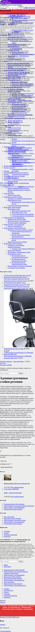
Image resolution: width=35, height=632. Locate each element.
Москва (25, 21)
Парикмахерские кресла (16, 157)
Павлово (3, 94)
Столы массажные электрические (23, 216)
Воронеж (30, 47)
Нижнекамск (15, 84)
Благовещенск (4, 40)
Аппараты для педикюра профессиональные (16, 246)
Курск (32, 72)
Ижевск (17, 60)
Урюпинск (17, 118)
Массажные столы (14, 209)
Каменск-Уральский (26, 63)
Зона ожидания (9, 193)
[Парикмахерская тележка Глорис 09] (16, 286)
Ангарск (27, 32)
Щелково (3, 129)
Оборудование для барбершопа (14, 217)
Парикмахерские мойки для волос (19, 16)
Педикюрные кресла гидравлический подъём (20, 256)
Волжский (3, 47)
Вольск (24, 47)
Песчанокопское (5, 96)
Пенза (8, 94)
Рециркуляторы (13, 181)
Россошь (3, 101)
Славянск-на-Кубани (16, 108)
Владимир (3, 46)
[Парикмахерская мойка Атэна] (14, 282)
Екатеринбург (4, 21)
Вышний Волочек (16, 49)
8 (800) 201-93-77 (29, 8)
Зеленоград (12, 58)
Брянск (26, 40)
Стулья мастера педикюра (16, 116)
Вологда (10, 47)
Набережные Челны (6, 80)
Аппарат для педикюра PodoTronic (23, 249)
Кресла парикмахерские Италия (18, 188)
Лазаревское (4, 73)
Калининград (9, 63)
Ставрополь (27, 110)
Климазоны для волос (15, 148)
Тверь (14, 115)
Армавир (17, 34)
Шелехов (8, 127)
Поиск (21, 6)
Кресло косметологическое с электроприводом (21, 235)
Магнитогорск (11, 77)
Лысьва (30, 73)
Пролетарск (28, 98)
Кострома (31, 68)
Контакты (7, 536)
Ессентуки (29, 54)
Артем (22, 34)
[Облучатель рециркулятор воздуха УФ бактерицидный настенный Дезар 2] (19, 277)
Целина (2, 123)
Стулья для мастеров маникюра (18, 205)
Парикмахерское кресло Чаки (14, 348)
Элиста (20, 130)
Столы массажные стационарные (23, 214)
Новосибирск (4, 22)
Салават (2, 103)
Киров (31, 65)
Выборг (2, 49)
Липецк (25, 73)
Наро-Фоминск (25, 80)
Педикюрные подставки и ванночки (20, 266)
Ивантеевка (10, 60)
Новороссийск (5, 87)
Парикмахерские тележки (16, 35)
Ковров (10, 66)
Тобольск (19, 115)
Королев (25, 68)
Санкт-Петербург (22, 103)
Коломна (28, 66)
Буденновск (4, 42)
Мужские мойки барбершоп (17, 223)
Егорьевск (12, 54)
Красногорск (4, 70)
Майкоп (18, 77)
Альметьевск (20, 32)
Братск (21, 40)
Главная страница (6, 361)
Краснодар (12, 70)
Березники (10, 39)
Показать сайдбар (6, 365)
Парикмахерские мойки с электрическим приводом (20, 173)
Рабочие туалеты (13, 178)
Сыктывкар (10, 113)
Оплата (6, 533)
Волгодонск (19, 46)
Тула (6, 117)
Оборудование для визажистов (14, 224)
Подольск (11, 98)
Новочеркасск (4, 89)
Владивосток (17, 44)
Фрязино (3, 120)
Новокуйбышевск (26, 85)
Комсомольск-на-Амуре (14, 68)
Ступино (22, 111)
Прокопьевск (19, 98)
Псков (2, 99)
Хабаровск (3, 122)
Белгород (3, 39)
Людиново (14, 75)
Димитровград (13, 53)
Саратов (2, 104)
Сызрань (3, 113)
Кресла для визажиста (15, 120)
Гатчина (5, 51)
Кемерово (18, 65)
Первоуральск (15, 94)
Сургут (27, 111)
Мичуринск (30, 77)
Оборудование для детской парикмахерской (17, 152)
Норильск (13, 89)
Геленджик (12, 51)
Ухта (33, 118)
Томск (31, 115)
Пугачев (7, 99)
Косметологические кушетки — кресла (21, 153)
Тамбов (9, 115)
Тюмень (11, 117)
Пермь (22, 94)
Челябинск (14, 24)
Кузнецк (21, 72)
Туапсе (2, 117)
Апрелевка (3, 34)
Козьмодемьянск (19, 66)
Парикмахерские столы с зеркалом (23, 179)
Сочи (21, 110)
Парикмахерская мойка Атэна (14, 284)
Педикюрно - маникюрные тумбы (19, 252)
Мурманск (14, 79)
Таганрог (3, 115)
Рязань (32, 101)
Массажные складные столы (21, 211)
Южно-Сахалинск (6, 132)
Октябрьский (18, 91)
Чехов (24, 125)
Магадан (3, 77)
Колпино (3, 68)
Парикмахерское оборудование (14, 147)
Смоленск (27, 108)
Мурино (8, 79)
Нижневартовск (5, 84)
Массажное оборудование (12, 207)
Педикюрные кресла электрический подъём (19, 263)
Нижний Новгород (26, 84)
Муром (21, 79)
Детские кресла (17, 155)
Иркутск (23, 60)
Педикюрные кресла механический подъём (19, 260)
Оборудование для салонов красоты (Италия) (19, 186)
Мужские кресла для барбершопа (19, 221)
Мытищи (27, 79)
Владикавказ (26, 44)
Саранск (30, 103)
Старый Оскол (5, 111)
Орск (19, 92)
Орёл (28, 91)
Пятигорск (21, 99)
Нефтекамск (15, 82)
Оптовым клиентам (10, 535)
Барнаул (24, 37)
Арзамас (10, 34)
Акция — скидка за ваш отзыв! (13, 492)
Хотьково (16, 122)
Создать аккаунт (5, 631)
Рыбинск (27, 101)
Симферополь (4, 108)
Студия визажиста (14, 124)
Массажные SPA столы (19, 212)
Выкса (8, 49)
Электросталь (4, 130)
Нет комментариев (17, 487)
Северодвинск (24, 104)
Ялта (6, 134)
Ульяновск (9, 118)
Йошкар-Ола (4, 61)
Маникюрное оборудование (13, 197)
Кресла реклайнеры (14, 250)
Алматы (12, 32)
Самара (26, 22)
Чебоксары (3, 125)
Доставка (7, 531)
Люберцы (7, 75)
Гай (1, 51)
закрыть (2, 139)
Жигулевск (3, 56)
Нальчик (16, 80)
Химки (9, 122)
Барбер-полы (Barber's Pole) (17, 219)
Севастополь (14, 104)
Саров (8, 104)
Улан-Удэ (3, 118)
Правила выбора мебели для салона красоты (17, 483)
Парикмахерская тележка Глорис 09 (16, 288)
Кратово (27, 70)
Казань (12, 21)
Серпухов (23, 106)
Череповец (18, 125)
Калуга (16, 63)
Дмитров (21, 53)
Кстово (10, 72)
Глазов (26, 51)
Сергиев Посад (14, 106)
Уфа (8, 24)
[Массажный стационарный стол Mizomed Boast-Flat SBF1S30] (19, 354)
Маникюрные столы (14, 200)
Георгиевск (20, 51)
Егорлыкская (4, 54)
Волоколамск (17, 47)
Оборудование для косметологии (15, 228)
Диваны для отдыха (14, 128)
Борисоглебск (14, 40)
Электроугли (13, 130)
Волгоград (10, 46)
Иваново (3, 60)
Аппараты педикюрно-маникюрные (20, 198)
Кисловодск (4, 66)
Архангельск (29, 34)
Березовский (18, 39)
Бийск (25, 39)
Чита (28, 125)
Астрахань (3, 35)
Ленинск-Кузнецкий (15, 73)
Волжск (25, 46)
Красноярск (18, 21)
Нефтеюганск (23, 82)
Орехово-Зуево (12, 92)
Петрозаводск (15, 96)
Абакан (2, 32)
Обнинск (3, 91)
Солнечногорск (5, 110)
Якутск (2, 134)
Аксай (7, 32)
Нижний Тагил (5, 85)
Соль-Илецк (15, 110)
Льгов (2, 75)
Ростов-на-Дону (18, 22)
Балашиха (17, 37)
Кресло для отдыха (14, 129)
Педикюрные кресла (14, 254)
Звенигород (4, 58)
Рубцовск (20, 101)
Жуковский (11, 56)
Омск (11, 22)
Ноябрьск (20, 89)
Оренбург (3, 92)
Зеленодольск (20, 58)
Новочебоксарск (24, 87)
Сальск (8, 103)
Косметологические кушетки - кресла (20, 230)
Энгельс (26, 130)
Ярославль (12, 134)
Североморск (4, 106)
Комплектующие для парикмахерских (20, 150)
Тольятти (26, 115)
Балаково (11, 37)
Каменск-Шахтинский (7, 65)
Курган (27, 72)
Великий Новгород (6, 44)
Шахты (2, 127)
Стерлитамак (14, 111)
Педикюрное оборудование (13, 243)
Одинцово (9, 91)
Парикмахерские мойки (20, 160)
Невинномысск (5, 82)
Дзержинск (3, 53)
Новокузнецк (14, 85)
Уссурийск (24, 118)
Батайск (29, 37)
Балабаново (4, 37)
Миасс (24, 77)
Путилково (14, 99)
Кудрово (16, 72)
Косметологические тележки (17, 242)
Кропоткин (3, 72)
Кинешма (25, 65)
